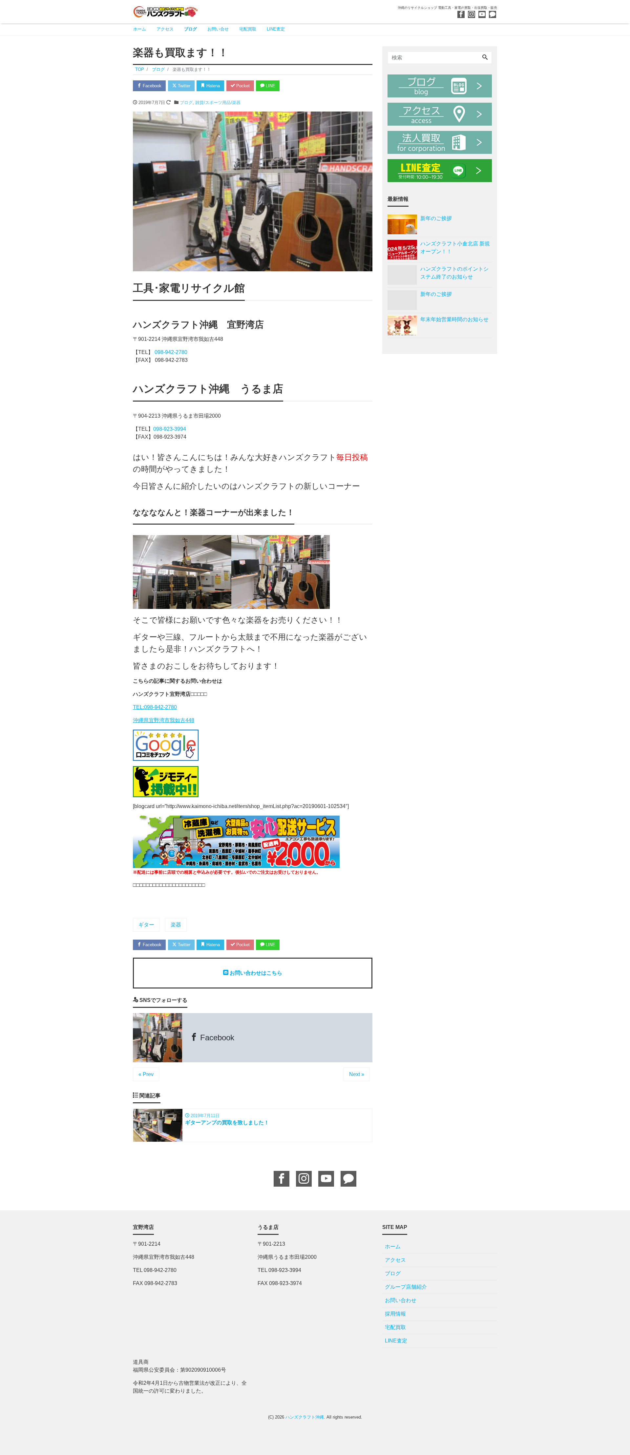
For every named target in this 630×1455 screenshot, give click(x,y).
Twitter (183, 85)
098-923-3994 (169, 429)
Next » (356, 1074)
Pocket (242, 85)
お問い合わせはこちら (255, 973)
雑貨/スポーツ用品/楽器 (218, 102)
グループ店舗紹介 (406, 1287)
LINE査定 (276, 29)
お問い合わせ (400, 1300)
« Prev (146, 1074)
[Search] (485, 58)
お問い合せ (218, 29)
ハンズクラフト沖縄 (304, 1417)
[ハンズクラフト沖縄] (166, 11)
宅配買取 (247, 29)
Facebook (151, 85)
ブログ (190, 29)
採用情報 (395, 1314)
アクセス (165, 29)
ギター (146, 924)
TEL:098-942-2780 (155, 707)
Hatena (212, 85)
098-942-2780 (171, 352)
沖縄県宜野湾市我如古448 (163, 720)
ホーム (139, 29)
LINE (269, 85)
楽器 (176, 924)
